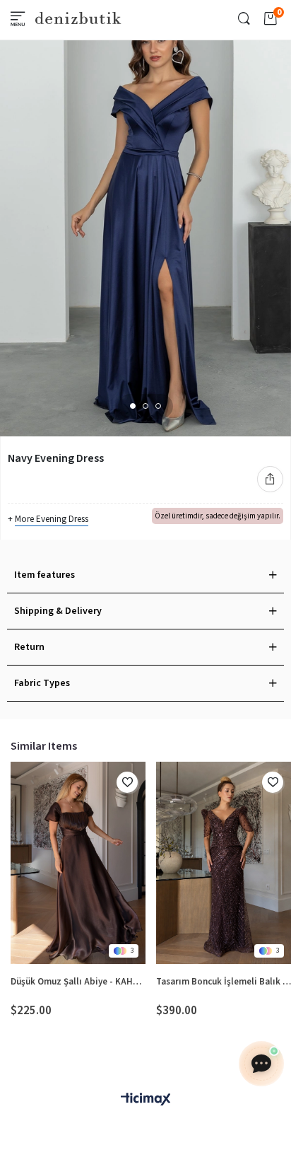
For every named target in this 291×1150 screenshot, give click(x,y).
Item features (44, 575)
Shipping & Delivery (58, 611)
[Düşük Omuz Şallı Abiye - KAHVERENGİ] (78, 863)
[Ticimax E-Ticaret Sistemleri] (145, 1100)
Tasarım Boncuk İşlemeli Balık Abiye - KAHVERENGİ (223, 981)
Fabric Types (42, 683)
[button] (133, 406)
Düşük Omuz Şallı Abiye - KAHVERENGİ (78, 981)
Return (29, 647)
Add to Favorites (127, 782)
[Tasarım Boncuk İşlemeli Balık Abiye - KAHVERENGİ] (223, 863)
